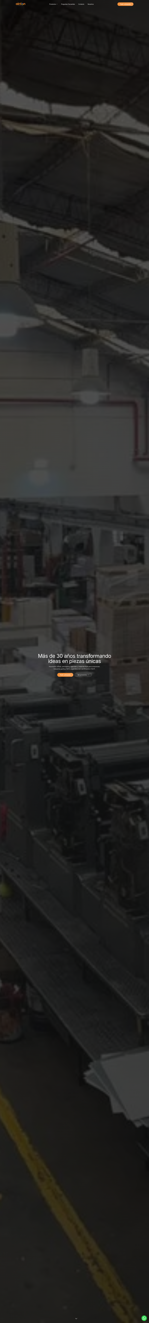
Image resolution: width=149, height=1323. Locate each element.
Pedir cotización (125, 4)
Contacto (81, 4)
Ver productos (82, 675)
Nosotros (91, 4)
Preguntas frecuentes (68, 4)
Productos (52, 4)
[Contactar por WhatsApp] (144, 1318)
